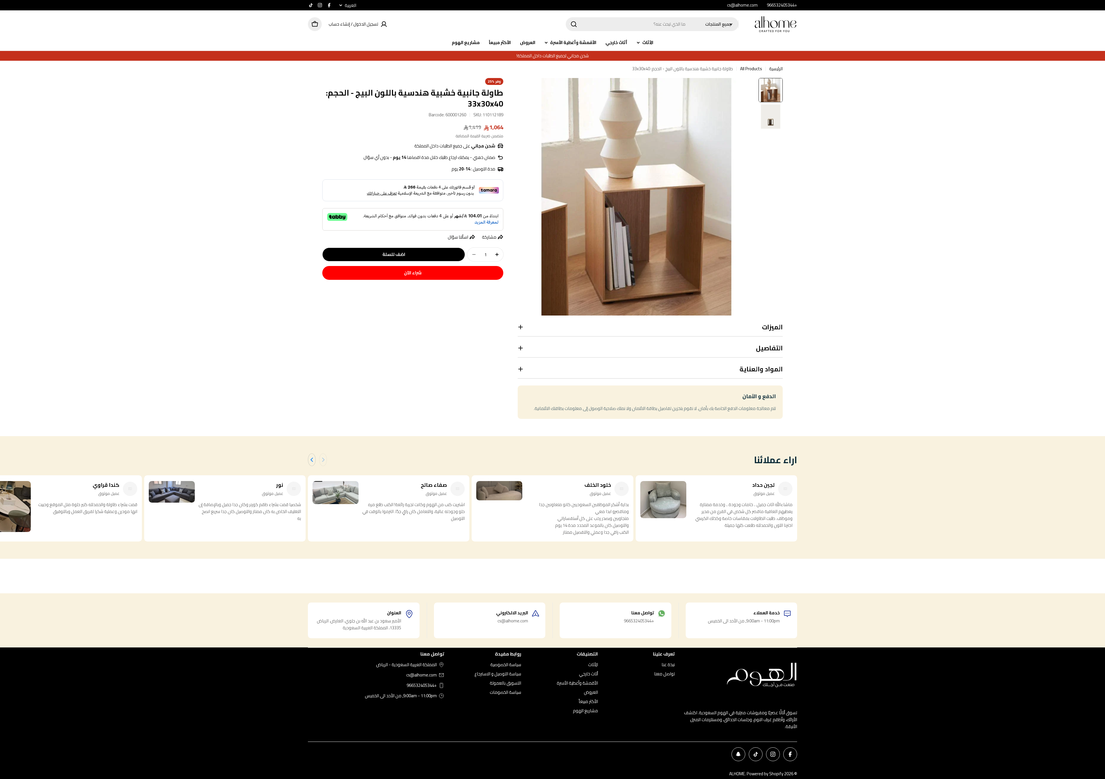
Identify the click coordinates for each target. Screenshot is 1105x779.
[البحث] (573, 24)
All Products (751, 68)
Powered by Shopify (765, 774)
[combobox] (652, 24)
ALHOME (737, 774)
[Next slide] (312, 459)
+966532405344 (422, 685)
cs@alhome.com (421, 675)
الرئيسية (776, 68)
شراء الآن (413, 273)
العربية (350, 5)
